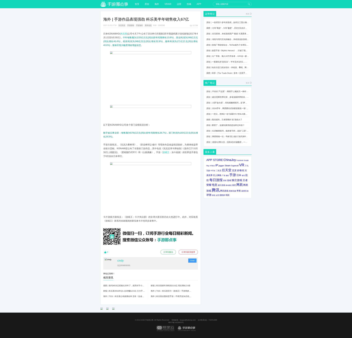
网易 (239, 184)
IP (216, 165)
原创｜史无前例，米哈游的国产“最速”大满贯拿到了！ (227, 34)
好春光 (240, 170)
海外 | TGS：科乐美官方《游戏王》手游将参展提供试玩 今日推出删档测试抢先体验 (172, 291)
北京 (234, 170)
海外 (157, 4)
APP (199, 4)
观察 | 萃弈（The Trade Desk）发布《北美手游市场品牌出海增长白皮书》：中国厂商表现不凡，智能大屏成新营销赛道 (227, 73)
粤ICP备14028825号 (176, 322)
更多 (247, 14)
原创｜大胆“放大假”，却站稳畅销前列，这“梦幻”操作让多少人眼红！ (227, 103)
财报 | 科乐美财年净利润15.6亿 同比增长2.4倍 (170, 285)
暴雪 (243, 175)
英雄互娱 (232, 191)
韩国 (227, 195)
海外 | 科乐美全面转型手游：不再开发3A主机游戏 (172, 296)
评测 (208, 195)
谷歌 (213, 195)
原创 (147, 4)
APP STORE (214, 159)
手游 (232, 175)
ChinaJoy (229, 160)
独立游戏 (237, 180)
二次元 (218, 171)
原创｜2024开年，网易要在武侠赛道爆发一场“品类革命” (227, 108)
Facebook (240, 160)
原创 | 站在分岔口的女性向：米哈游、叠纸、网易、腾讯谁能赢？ (227, 67)
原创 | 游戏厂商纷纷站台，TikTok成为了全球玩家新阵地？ (227, 45)
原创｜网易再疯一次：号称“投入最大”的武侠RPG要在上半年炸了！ (227, 136)
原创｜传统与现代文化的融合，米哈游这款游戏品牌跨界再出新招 (227, 39)
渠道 (224, 180)
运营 (179, 4)
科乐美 (123, 34)
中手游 (213, 170)
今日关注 (122, 25)
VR (241, 165)
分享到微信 (168, 252)
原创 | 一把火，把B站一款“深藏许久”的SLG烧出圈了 (227, 114)
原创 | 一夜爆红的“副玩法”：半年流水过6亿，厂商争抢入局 (227, 62)
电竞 (214, 184)
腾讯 (216, 190)
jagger (221, 165)
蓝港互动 (244, 191)
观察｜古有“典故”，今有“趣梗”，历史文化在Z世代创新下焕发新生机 (227, 28)
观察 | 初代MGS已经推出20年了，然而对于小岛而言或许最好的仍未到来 (124, 285)
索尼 (234, 185)
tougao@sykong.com (188, 320)
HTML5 (212, 166)
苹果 (239, 191)
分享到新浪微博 (188, 252)
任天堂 (226, 170)
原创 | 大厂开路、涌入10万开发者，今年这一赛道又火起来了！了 (227, 56)
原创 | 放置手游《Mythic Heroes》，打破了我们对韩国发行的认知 (227, 50)
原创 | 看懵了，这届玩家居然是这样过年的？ (225, 125)
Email (192, 261)
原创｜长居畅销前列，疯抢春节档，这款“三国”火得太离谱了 (227, 131)
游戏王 (166, 152)
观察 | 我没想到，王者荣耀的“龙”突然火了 (224, 119)
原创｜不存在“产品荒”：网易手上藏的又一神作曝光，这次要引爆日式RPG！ (227, 91)
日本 (239, 175)
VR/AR (167, 4)
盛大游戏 (221, 185)
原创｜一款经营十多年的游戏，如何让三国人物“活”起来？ (227, 22)
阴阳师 (222, 195)
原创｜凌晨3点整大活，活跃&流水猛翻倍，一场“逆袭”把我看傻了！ (227, 142)
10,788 (195, 25)
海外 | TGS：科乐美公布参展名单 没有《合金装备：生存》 (124, 296)
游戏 (229, 180)
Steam (228, 165)
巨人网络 (217, 175)
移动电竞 (229, 185)
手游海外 (139, 25)
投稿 (189, 4)
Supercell (235, 166)
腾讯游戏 (224, 191)
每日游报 (216, 180)
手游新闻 (130, 25)
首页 (137, 4)
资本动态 (148, 25)
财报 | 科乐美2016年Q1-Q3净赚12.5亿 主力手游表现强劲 (124, 291)
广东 (223, 175)
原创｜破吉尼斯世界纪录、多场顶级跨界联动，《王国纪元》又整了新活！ (227, 97)
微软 (227, 175)
